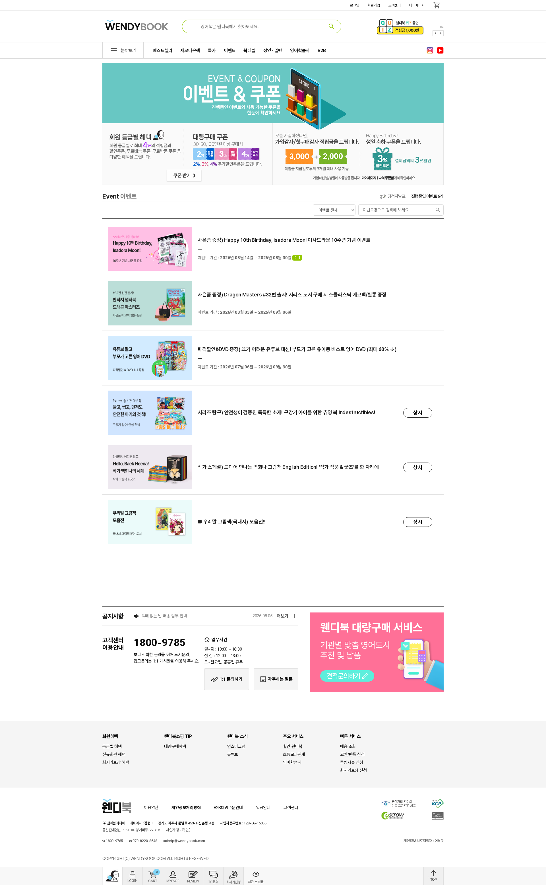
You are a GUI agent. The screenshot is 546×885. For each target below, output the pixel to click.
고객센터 (394, 5)
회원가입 (374, 5)
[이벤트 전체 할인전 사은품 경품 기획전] (334, 210)
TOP (433, 876)
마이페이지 (417, 5)
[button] (435, 33)
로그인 (354, 5)
